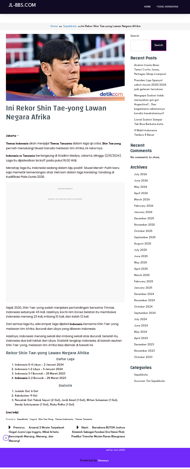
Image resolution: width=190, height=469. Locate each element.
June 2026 (141, 180)
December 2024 (144, 294)
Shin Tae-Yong (45, 419)
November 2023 (144, 351)
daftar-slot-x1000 (115, 450)
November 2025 (144, 225)
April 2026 (141, 193)
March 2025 (142, 275)
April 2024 (141, 338)
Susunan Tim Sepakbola (149, 381)
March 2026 (142, 199)
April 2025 (141, 269)
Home (147, 7)
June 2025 (141, 256)
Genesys (103, 460)
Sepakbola (70, 26)
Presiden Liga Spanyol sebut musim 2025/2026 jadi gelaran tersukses (150, 85)
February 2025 (143, 281)
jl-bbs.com (22, 5)
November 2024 (144, 300)
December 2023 (144, 344)
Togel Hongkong (167, 7)
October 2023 (143, 357)
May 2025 (140, 262)
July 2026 (140, 174)
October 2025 (143, 231)
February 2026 (143, 206)
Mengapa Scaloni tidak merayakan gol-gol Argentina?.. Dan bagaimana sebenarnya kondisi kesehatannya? (149, 104)
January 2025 (143, 288)
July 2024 (140, 319)
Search (134, 36)
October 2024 (143, 306)
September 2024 (145, 313)
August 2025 (142, 243)
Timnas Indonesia (64, 419)
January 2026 (143, 212)
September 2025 (144, 237)
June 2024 (141, 325)
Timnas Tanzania (83, 419)
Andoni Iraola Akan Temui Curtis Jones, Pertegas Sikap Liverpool (150, 70)
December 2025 (144, 218)
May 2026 (140, 187)
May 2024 (140, 332)
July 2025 (140, 250)
